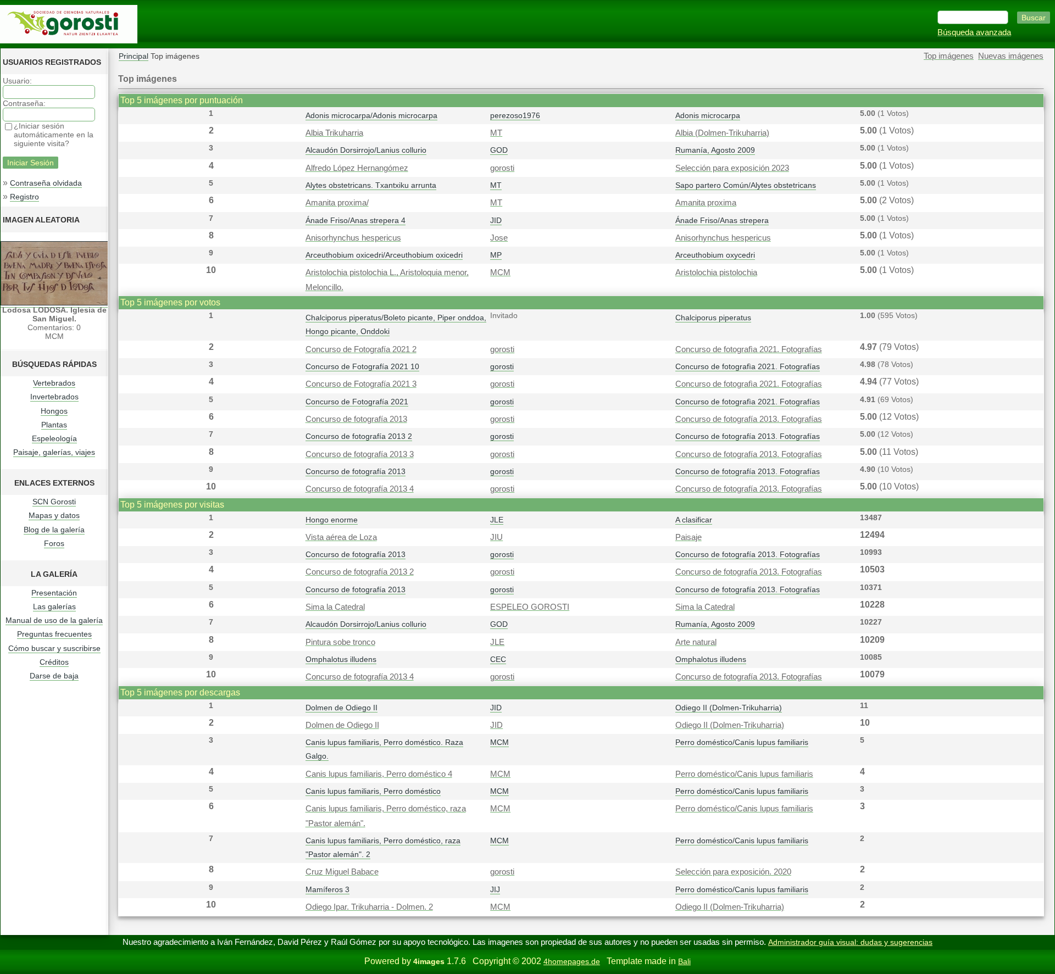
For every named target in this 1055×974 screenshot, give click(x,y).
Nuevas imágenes (1010, 56)
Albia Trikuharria (334, 133)
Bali (684, 961)
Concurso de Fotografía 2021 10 (362, 366)
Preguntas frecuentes (54, 634)
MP (496, 255)
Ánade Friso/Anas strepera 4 (356, 220)
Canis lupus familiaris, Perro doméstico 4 (379, 774)
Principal (133, 56)
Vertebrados (54, 383)
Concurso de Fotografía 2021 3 (361, 384)
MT (496, 133)
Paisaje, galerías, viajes (54, 452)
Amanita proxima (705, 202)
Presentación (54, 592)
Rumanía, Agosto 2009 (715, 150)
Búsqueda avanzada (974, 32)
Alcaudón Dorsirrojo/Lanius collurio (366, 150)
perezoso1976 (515, 115)
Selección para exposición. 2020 (733, 871)
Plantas (54, 424)
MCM (500, 272)
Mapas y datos (54, 515)
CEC (498, 659)
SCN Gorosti (54, 501)
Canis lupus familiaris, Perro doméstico (373, 791)
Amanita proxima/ (337, 202)
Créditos (54, 662)
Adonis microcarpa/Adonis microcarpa (371, 115)
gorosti (502, 168)
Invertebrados (54, 396)
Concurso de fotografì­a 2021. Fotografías (748, 349)
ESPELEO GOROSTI (529, 607)
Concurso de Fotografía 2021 (357, 401)
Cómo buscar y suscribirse (54, 648)
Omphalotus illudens (341, 659)
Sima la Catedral (335, 607)
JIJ (495, 889)
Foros (54, 543)
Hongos (54, 411)
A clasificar (693, 519)
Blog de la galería (54, 529)
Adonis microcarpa (707, 115)
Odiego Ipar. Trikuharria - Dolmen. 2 (369, 907)
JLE (496, 519)
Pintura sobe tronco (340, 642)
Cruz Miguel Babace (342, 871)
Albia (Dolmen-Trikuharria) (722, 133)
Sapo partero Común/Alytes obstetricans (745, 185)
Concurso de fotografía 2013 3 (360, 454)
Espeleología (54, 438)
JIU (496, 537)
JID (496, 220)
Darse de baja (54, 675)
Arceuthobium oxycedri (715, 255)
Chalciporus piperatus (713, 317)
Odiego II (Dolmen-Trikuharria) (728, 707)
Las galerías (54, 606)
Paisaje (688, 537)
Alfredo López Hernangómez (357, 168)
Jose (499, 237)
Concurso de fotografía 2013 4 (360, 489)
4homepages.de (571, 961)
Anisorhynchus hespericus (353, 237)
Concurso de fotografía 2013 (356, 419)
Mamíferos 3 (327, 889)
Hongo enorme (332, 519)
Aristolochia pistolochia (716, 272)
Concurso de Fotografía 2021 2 (361, 349)
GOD (499, 150)
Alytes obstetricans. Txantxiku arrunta (371, 185)
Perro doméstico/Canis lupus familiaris (741, 742)
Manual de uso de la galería (54, 620)
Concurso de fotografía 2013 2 (359, 436)
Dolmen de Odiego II (341, 707)
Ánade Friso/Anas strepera (722, 220)
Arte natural (696, 642)
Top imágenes (949, 56)
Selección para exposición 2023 (732, 168)
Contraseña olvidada (46, 183)
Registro (24, 196)
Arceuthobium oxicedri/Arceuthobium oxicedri (384, 255)
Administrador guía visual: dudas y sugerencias (850, 942)
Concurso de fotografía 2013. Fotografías (748, 419)
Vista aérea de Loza (341, 537)
